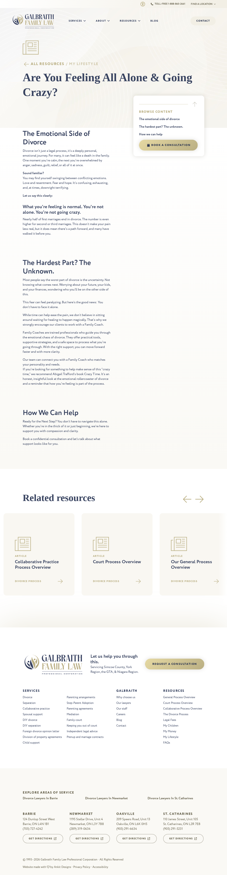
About (101, 21)
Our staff (121, 709)
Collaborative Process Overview (182, 709)
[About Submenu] (109, 21)
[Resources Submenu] (140, 21)
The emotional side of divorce (159, 119)
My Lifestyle (170, 737)
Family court (74, 720)
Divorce (27, 697)
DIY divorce (30, 720)
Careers (120, 714)
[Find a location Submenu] (214, 4)
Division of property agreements (42, 737)
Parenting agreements (80, 709)
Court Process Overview (178, 703)
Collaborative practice (36, 709)
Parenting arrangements (81, 697)
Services (75, 21)
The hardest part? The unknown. (161, 126)
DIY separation (32, 726)
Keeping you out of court (82, 726)
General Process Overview (179, 697)
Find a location (201, 4)
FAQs (166, 743)
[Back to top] (195, 104)
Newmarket (81, 814)
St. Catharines (178, 814)
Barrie (29, 814)
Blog (154, 21)
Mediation (73, 714)
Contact (121, 726)
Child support (31, 743)
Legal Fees (169, 720)
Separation (29, 703)
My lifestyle (83, 64)
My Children (170, 726)
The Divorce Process (175, 714)
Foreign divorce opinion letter (41, 731)
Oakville (125, 814)
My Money (169, 731)
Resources (128, 21)
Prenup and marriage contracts (85, 737)
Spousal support (33, 714)
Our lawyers (123, 703)
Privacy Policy (81, 867)
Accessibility (100, 867)
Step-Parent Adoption (80, 703)
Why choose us (125, 697)
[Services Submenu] (85, 21)
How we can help (150, 134)
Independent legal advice (82, 731)
